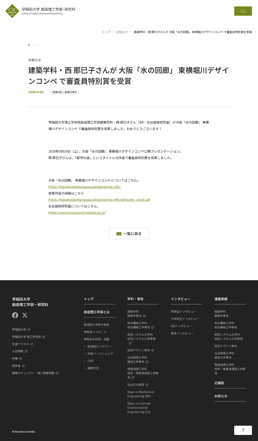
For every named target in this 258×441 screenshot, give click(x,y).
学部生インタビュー (183, 311)
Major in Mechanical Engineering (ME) (140, 394)
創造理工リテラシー (100, 346)
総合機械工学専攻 (138, 325)
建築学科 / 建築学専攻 (65, 92)
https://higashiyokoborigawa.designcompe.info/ (84, 186)
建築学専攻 (134, 313)
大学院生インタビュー (185, 319)
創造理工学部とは (97, 311)
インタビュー (180, 298)
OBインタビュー (181, 326)
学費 (15, 358)
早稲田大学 (19, 329)
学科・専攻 (135, 298)
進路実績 (220, 298)
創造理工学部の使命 (96, 324)
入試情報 (17, 351)
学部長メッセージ (95, 332)
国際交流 (93, 368)
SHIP (90, 361)
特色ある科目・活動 (96, 339)
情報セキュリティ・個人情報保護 (33, 373)
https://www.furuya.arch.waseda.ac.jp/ (77, 212)
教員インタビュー (182, 333)
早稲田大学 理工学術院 (26, 337)
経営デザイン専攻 (138, 350)
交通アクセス (20, 344)
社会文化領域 (135, 385)
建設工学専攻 (137, 359)
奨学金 (16, 366)
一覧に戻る (132, 233)
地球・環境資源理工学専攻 (142, 373)
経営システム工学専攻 (141, 336)
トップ (106, 31)
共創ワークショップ (100, 354)
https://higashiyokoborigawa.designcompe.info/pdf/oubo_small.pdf (99, 199)
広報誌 (219, 382)
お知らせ (122, 31)
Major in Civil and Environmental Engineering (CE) (139, 407)
